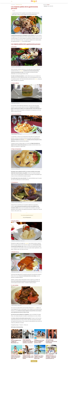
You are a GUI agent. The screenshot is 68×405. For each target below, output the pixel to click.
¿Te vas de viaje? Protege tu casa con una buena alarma (51, 341)
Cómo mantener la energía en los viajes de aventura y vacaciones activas (28, 341)
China (35, 307)
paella (25, 139)
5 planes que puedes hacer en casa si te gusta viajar (15, 357)
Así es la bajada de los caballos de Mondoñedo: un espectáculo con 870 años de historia (16, 341)
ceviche (21, 70)
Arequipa (26, 243)
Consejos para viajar (19, 4)
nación (36, 78)
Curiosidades (13, 4)
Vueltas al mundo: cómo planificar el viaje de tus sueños (28, 357)
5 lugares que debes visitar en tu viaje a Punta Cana (38, 357)
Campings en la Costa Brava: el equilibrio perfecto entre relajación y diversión (39, 341)
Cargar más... (34, 361)
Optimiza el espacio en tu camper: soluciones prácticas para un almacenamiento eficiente (51, 357)
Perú (20, 41)
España (12, 339)
